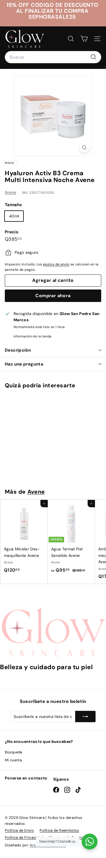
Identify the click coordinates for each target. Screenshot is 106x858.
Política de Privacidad (24, 837)
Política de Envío (19, 830)
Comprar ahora (52, 296)
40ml (14, 216)
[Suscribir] (85, 716)
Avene (10, 192)
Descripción (18, 350)
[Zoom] (84, 147)
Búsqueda (13, 752)
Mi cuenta (13, 760)
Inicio (10, 162)
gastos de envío (56, 264)
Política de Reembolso (59, 830)
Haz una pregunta (24, 364)
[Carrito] (84, 38)
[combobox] (53, 57)
